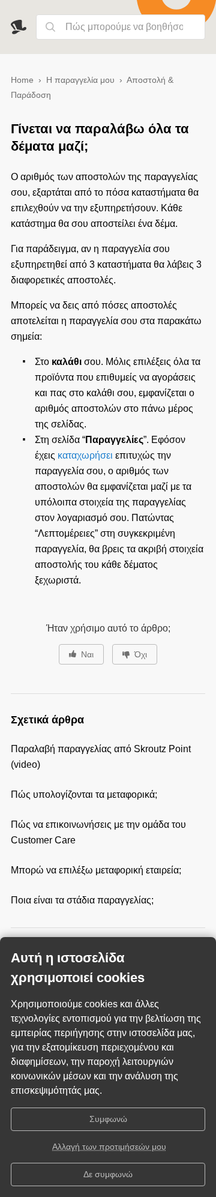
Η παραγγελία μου (80, 80)
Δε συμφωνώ (108, 1174)
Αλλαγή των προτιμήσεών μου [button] (109, 1146)
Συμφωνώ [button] (108, 1119)
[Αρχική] (23, 27)
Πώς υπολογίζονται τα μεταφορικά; (84, 794)
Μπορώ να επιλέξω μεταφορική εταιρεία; (96, 870)
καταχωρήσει (85, 455)
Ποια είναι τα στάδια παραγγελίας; (82, 900)
